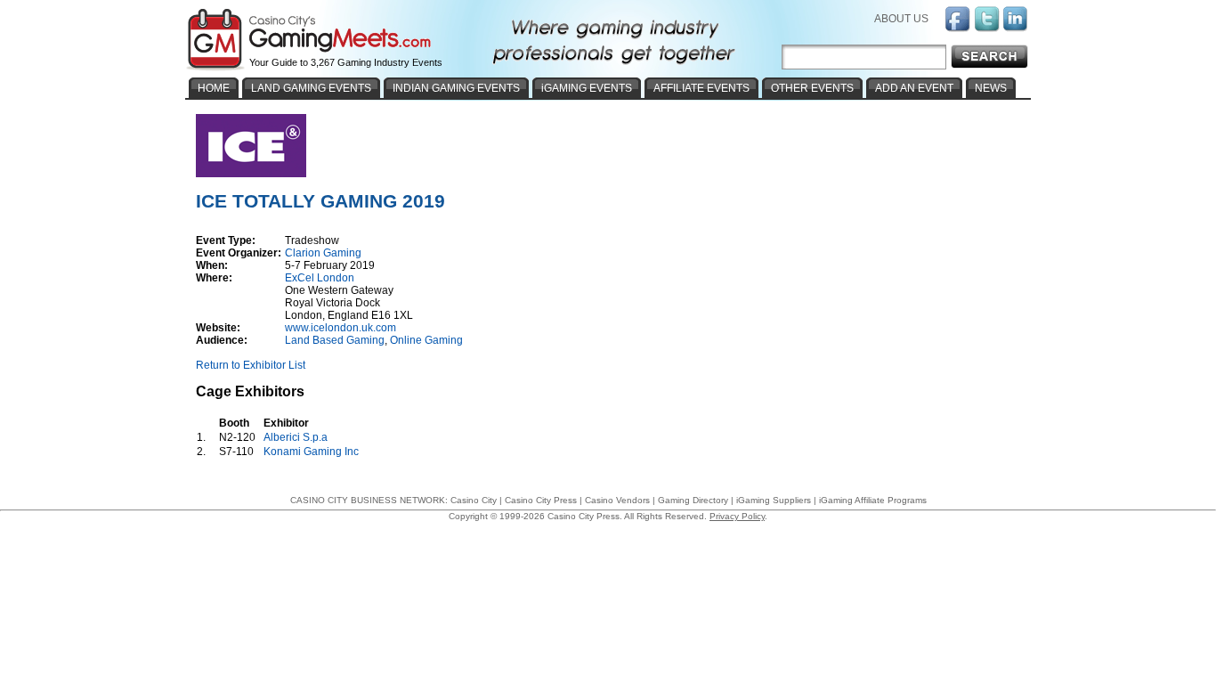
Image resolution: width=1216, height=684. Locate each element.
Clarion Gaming (323, 253)
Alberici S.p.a (296, 437)
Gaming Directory (693, 500)
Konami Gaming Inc (312, 451)
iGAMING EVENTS (586, 88)
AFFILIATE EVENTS (701, 88)
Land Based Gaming (335, 340)
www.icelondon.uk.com (340, 328)
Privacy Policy (737, 516)
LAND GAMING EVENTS (311, 88)
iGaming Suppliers (773, 500)
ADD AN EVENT (914, 88)
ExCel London (319, 278)
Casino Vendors (617, 500)
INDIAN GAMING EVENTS (456, 88)
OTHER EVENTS (812, 88)
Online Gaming (426, 340)
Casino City (473, 500)
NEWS (991, 88)
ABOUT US (901, 18)
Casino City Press (541, 500)
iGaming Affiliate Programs (873, 500)
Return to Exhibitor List (250, 365)
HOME (214, 88)
